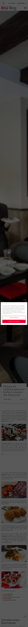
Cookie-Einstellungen (14, 317)
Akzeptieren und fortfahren (14, 321)
